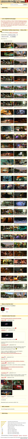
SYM (17, 249)
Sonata (21, 149)
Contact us (20, 435)
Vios (19, 257)
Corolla (8, 99)
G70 (20, 115)
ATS (5, 74)
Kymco (2, 190)
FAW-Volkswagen (4, 107)
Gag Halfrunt (4, 344)
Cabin (7, 290)
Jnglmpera (3, 330)
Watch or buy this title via (5, 305)
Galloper (21, 123)
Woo (19, 249)
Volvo (15, 282)
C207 (12, 215)
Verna (7, 174)
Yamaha (4, 290)
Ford (17, 107)
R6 (6, 298)
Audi (4, 49)
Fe (9, 149)
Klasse (24, 207)
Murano (20, 240)
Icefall (20, 21)
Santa (7, 149)
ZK (17, 298)
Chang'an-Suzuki (17, 74)
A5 (5, 49)
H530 (8, 66)
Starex (21, 157)
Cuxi (21, 290)
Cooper (17, 232)
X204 (10, 224)
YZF (5, 298)
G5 (4, 190)
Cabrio (20, 232)
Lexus (4, 199)
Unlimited (22, 182)
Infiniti (15, 174)
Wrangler (18, 182)
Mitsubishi (5, 240)
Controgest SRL (15, 435)
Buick (17, 66)
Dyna (4, 257)
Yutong (15, 298)
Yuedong (16, 50)
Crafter (7, 281)
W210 (25, 215)
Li (23, 57)
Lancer (10, 248)
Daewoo (17, 82)
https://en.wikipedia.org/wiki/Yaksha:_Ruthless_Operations (12, 361)
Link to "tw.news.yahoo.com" (6, 368)
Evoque (24, 190)
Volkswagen (3, 281)
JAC (1, 182)
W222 (15, 225)
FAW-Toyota (5, 99)
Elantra (21, 49)
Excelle (19, 66)
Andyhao (3, 363)
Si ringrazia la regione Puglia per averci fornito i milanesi (14, 21)
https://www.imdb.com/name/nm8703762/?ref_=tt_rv (11, 353)
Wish (20, 265)
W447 (12, 231)
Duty (11, 115)
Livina (9, 90)
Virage (8, 240)
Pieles (4, 25)
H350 (7, 132)
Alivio (22, 74)
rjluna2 (2, 357)
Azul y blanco (22, 24)
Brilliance (4, 66)
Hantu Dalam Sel (8, 24)
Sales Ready (14, 25)
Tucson (21, 165)
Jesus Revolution (16, 24)
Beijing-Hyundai (17, 49)
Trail (25, 90)
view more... (9, 26)
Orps (2, 25)
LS (5, 199)
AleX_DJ (11, 32)
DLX (22, 82)
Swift (9, 82)
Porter (21, 132)
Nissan (17, 240)
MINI (15, 232)
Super (20, 82)
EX (22, 99)
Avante (7, 124)
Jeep (15, 182)
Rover (22, 190)
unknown (4, 182)
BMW (4, 57)
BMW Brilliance (19, 57)
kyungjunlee (15, 32)
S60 (17, 282)
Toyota (2, 257)
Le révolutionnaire (20, 25)
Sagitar (9, 107)
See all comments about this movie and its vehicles (11, 318)
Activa (19, 107)
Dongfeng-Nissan (4, 90)
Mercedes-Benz (19, 207)
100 (20, 249)
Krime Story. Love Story (13, 23)
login (6, 409)
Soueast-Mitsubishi (4, 248)
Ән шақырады (9, 25)
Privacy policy (25, 435)
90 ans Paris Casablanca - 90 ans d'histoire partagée (11, 20)
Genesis (17, 115)
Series (6, 115)
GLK (8, 224)
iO (10, 240)
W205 (15, 208)
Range (20, 190)
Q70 (17, 174)
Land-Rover (16, 190)
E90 (6, 57)
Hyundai (4, 124)
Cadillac (2, 74)
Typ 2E (10, 281)
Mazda (4, 207)
